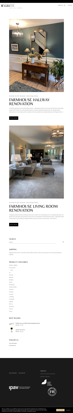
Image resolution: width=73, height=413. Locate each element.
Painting (36, 96)
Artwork (11, 275)
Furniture (11, 292)
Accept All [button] (68, 410)
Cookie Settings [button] (60, 410)
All (9, 272)
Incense (11, 294)
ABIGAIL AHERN (13, 265)
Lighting (11, 301)
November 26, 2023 (14, 96)
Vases (10, 311)
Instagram (13, 343)
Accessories (12, 267)
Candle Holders (13, 287)
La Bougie (11, 299)
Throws (11, 309)
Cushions (11, 289)
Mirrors (11, 304)
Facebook (12, 345)
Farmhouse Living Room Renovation (33, 208)
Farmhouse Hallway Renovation (29, 101)
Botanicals (11, 284)
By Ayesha (22, 96)
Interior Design (29, 96)
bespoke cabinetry (45, 376)
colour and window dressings (47, 373)
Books (10, 282)
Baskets (11, 277)
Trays (11, 270)
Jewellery (11, 296)
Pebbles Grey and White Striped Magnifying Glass (28, 323)
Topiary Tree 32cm (20, 329)
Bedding (11, 279)
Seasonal (11, 306)
